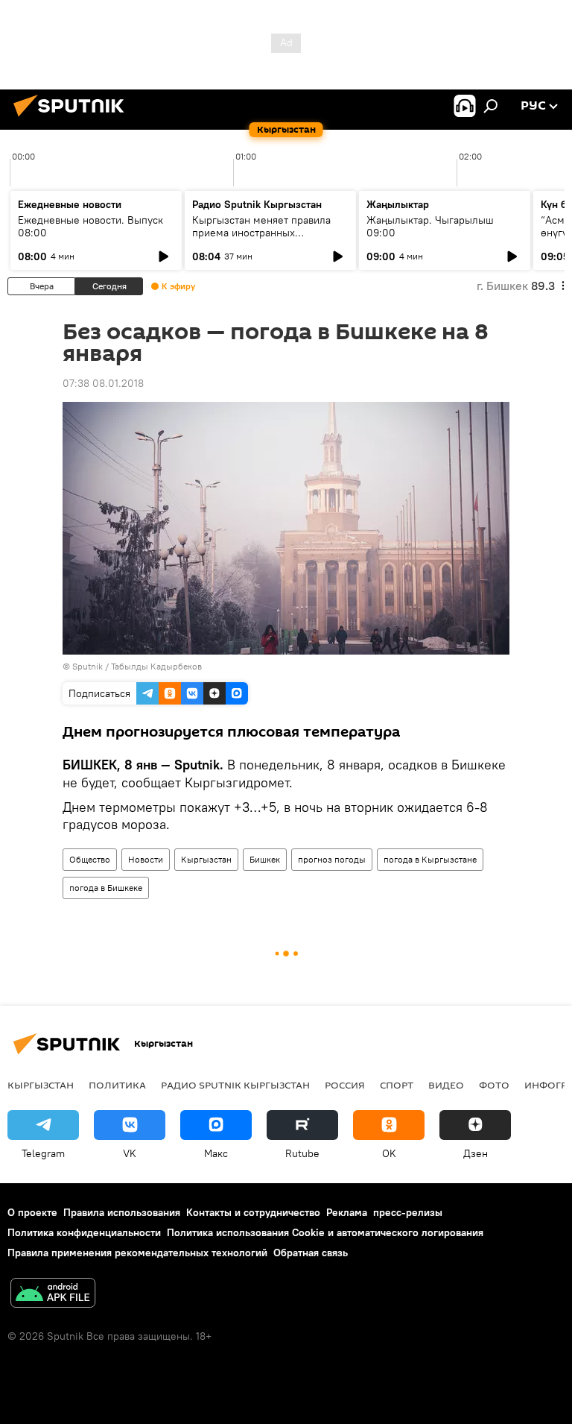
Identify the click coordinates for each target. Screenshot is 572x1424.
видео (446, 1084)
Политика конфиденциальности (84, 1232)
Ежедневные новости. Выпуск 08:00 (90, 226)
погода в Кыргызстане (430, 859)
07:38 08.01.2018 (103, 383)
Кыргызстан (206, 859)
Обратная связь (310, 1252)
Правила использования (121, 1212)
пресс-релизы (407, 1212)
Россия (345, 1084)
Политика (117, 1084)
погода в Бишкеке (105, 887)
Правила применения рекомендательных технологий (137, 1252)
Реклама (346, 1212)
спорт (396, 1084)
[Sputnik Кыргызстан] (73, 118)
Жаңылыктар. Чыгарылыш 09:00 (430, 226)
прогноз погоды (332, 859)
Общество (89, 859)
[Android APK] (53, 1294)
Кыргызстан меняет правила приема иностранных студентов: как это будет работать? (261, 239)
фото (494, 1084)
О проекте (32, 1212)
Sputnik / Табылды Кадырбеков (137, 666)
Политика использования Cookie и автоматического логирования (325, 1232)
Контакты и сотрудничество (253, 1212)
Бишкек (265, 859)
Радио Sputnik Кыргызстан (257, 204)
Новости (145, 859)
